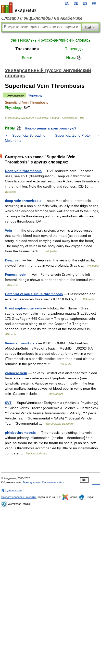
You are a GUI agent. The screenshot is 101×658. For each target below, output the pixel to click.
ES (85, 3)
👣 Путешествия (11, 490)
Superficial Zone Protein (73, 135)
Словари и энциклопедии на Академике (42, 18)
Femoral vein (15, 274)
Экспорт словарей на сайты (18, 497)
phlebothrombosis (20, 432)
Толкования (27, 49)
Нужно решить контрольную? (50, 128)
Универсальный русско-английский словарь (50, 40)
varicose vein (16, 373)
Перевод (35, 95)
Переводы (74, 49)
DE (76, 3)
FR (94, 3)
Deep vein (13, 260)
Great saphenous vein (23, 308)
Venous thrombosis (21, 343)
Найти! (90, 27)
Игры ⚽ (74, 57)
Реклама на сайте (53, 482)
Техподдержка (31, 482)
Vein (8, 230)
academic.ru (19, 7)
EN (67, 3)
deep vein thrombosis (23, 201)
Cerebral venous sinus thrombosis (34, 294)
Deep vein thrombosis (23, 171)
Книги (27, 57)
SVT (8, 403)
